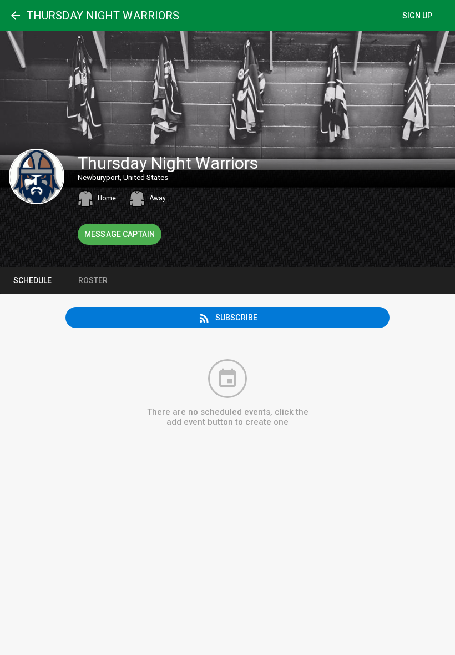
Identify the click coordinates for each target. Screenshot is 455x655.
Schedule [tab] (32, 280)
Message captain (119, 234)
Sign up (417, 15)
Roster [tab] (93, 280)
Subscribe (227, 318)
